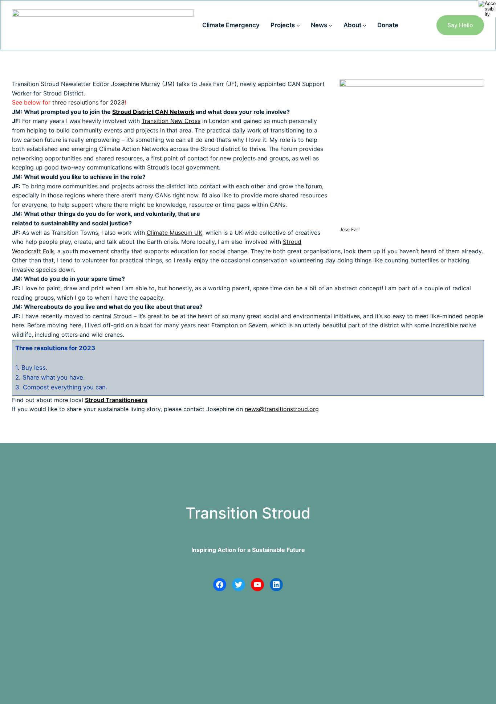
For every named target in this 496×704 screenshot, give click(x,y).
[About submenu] (364, 25)
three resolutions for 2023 (88, 102)
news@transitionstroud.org (282, 409)
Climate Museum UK (174, 232)
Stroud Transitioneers (116, 400)
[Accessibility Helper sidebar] (487, 8)
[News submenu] (330, 25)
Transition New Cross (171, 120)
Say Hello (460, 25)
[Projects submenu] (298, 25)
